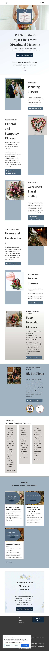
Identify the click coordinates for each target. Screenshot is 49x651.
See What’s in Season (35, 303)
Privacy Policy (32, 637)
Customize (8, 645)
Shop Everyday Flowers (33, 358)
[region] (17, 641)
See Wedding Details (35, 108)
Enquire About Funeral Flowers (11, 172)
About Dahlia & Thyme (34, 401)
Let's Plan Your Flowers (24, 55)
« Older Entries (8, 562)
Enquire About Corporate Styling (34, 217)
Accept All (25, 645)
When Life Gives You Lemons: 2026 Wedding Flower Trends (33, 509)
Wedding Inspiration (9, 513)
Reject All (16, 645)
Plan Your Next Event (12, 264)
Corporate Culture (9, 550)
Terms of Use (38, 637)
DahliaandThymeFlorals (11, 511)
